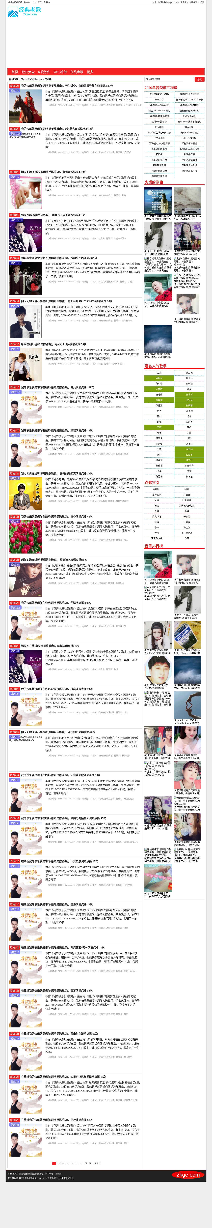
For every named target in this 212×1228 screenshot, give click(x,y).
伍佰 (159, 411)
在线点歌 (76, 72)
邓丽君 (159, 389)
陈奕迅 (159, 460)
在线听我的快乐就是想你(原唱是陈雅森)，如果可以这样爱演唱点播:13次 (63, 1076)
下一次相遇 (189, 533)
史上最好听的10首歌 (159, 94)
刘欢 (189, 471)
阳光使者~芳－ (130, 971)
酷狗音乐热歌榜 (189, 165)
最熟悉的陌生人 (131, 842)
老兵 (126, 407)
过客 (126, 712)
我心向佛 (103, 501)
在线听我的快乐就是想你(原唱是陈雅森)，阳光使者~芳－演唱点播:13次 (63, 947)
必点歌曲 (184, 2)
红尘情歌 (189, 500)
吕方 (159, 372)
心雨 (189, 538)
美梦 (126, 1014)
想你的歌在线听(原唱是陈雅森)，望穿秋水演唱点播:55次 (54, 559)
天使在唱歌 (129, 799)
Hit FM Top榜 (189, 116)
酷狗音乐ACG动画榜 (159, 105)
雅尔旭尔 (126, 756)
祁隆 (189, 489)
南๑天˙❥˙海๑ (118, 364)
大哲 (159, 533)
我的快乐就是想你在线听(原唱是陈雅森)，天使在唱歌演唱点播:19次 (61, 775)
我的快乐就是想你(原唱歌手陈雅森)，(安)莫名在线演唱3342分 (57, 128)
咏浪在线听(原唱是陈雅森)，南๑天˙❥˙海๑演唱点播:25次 (53, 344)
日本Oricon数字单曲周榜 (189, 121)
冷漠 (159, 511)
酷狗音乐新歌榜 (159, 176)
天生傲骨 (128, 105)
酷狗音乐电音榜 (159, 160)
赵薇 (159, 422)
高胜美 (189, 422)
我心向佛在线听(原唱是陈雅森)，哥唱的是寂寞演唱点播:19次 (57, 473)
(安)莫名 (127, 152)
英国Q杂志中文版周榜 (159, 143)
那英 (189, 389)
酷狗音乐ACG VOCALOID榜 (189, 99)
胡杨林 (189, 443)
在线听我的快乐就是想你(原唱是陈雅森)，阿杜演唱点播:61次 (57, 1119)
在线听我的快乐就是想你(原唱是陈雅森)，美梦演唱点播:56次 (57, 990)
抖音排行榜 (189, 154)
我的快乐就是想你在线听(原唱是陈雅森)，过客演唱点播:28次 (57, 689)
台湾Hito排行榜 (159, 121)
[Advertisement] (106, 43)
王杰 (159, 449)
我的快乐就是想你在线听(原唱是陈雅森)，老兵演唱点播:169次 (57, 387)
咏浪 (101, 364)
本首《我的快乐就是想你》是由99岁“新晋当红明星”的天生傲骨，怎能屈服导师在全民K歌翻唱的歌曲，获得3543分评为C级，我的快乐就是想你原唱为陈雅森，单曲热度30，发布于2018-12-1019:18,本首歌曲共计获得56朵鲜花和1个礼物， (92, 95)
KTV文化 (175, 2)
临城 (116, 669)
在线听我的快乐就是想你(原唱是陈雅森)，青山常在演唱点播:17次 (59, 1033)
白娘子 (189, 454)
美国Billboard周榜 (189, 132)
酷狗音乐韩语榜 (189, 143)
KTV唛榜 (159, 127)
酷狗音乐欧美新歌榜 (189, 110)
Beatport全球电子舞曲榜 (159, 132)
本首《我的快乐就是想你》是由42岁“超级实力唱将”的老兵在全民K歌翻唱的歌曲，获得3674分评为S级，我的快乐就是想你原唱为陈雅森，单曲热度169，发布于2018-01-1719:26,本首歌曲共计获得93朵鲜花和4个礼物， (91, 397)
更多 (90, 72)
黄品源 (189, 372)
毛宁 (189, 416)
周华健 (159, 400)
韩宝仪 (189, 527)
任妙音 (189, 516)
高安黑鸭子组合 (189, 505)
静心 (126, 540)
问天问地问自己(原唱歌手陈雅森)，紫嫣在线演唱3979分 (53, 172)
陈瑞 (159, 505)
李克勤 (189, 411)
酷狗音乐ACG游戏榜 (189, 105)
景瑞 (126, 454)
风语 (159, 500)
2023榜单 (60, 72)
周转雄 (189, 383)
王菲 (159, 427)
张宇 (159, 433)
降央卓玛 (159, 516)
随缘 (126, 928)
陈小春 (159, 383)
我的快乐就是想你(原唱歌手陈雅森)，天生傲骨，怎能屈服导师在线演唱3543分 (67, 85)
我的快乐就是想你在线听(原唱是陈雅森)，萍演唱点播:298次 (56, 602)
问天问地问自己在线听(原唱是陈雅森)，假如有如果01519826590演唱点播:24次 (66, 301)
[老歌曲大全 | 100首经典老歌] (24, 12)
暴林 (159, 527)
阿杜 (126, 1143)
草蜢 (189, 427)
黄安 (159, 454)
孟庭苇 (159, 378)
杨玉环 (189, 378)
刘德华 (159, 465)
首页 (155, 2)
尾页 (96, 1163)
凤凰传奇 (189, 465)
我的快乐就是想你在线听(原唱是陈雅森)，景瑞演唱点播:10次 (57, 430)
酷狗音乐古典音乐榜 (189, 94)
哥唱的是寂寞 (122, 501)
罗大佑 (159, 443)
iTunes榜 (159, 99)
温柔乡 (102, 238)
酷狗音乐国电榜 (159, 149)
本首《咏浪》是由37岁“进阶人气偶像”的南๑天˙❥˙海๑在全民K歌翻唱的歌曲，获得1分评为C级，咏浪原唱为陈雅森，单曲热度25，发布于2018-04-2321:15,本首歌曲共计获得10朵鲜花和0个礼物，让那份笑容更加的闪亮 (92, 354)
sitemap (58, 1174)
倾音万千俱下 (120, 238)
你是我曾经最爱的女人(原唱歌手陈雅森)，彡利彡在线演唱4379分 (59, 258)
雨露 (189, 511)
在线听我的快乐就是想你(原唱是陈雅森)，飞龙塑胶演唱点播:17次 (59, 861)
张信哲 (189, 394)
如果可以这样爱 (131, 1100)
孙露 (159, 522)
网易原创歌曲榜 (159, 171)
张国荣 (189, 405)
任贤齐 (189, 460)
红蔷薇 (189, 522)
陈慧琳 (159, 476)
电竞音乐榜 (159, 138)
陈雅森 (119, 105)
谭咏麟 (159, 394)
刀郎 (189, 433)
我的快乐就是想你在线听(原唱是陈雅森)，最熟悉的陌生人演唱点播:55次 (63, 818)
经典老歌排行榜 (197, 2)
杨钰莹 (189, 476)
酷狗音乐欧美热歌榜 (159, 116)
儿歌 (189, 438)
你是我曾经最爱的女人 (109, 282)
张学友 (189, 400)
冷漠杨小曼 (159, 538)
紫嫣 (124, 195)
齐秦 (159, 471)
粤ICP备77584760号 (44, 1174)
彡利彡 (131, 282)
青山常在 (128, 1057)
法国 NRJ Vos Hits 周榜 (159, 110)
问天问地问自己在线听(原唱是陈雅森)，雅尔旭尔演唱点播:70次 (58, 732)
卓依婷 (189, 449)
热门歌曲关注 (164, 2)
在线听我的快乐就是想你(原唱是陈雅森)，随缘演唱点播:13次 (57, 904)
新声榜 (159, 154)
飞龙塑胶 (128, 885)
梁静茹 (159, 405)
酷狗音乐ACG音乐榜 (189, 149)
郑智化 (159, 438)
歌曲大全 (28, 72)
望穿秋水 (120, 583)
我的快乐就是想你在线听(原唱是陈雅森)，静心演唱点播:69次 (57, 516)
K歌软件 (44, 72)
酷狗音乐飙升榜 (189, 171)
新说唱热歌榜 (159, 165)
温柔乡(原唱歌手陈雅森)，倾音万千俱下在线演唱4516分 (53, 215)
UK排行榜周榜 (189, 138)
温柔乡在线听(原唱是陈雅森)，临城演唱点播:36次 (50, 645)
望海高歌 (159, 494)
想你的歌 (103, 583)
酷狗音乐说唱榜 (189, 160)
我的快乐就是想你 (107, 105)
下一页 (88, 1163)
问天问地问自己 (106, 195)
